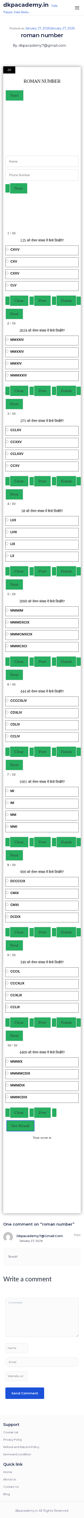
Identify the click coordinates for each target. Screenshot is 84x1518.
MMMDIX (17, 1085)
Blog (6, 1494)
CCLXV (15, 430)
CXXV (14, 273)
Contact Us (11, 1486)
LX (12, 556)
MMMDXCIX (19, 622)
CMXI (14, 905)
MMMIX (16, 1061)
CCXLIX (16, 995)
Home (7, 1472)
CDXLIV (16, 712)
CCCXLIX (17, 983)
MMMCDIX (18, 1097)
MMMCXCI (18, 646)
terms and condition (17, 1454)
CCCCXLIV (18, 700)
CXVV (15, 249)
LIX (12, 544)
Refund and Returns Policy (21, 1447)
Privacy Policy (12, 1439)
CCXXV (16, 442)
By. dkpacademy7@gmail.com (39, 45)
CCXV (15, 466)
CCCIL (15, 971)
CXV (13, 261)
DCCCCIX (17, 881)
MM (13, 815)
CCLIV (15, 736)
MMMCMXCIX (21, 634)
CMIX (14, 893)
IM (12, 803)
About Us (9, 1479)
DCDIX (15, 917)
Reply (77, 1235)
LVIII (13, 532)
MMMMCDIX (20, 1073)
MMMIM (16, 610)
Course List (10, 1432)
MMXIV (16, 363)
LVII (13, 520)
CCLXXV (16, 454)
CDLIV (15, 724)
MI (12, 791)
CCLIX (15, 1007)
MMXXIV (17, 340)
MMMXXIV (18, 375)
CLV (13, 285)
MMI (13, 826)
